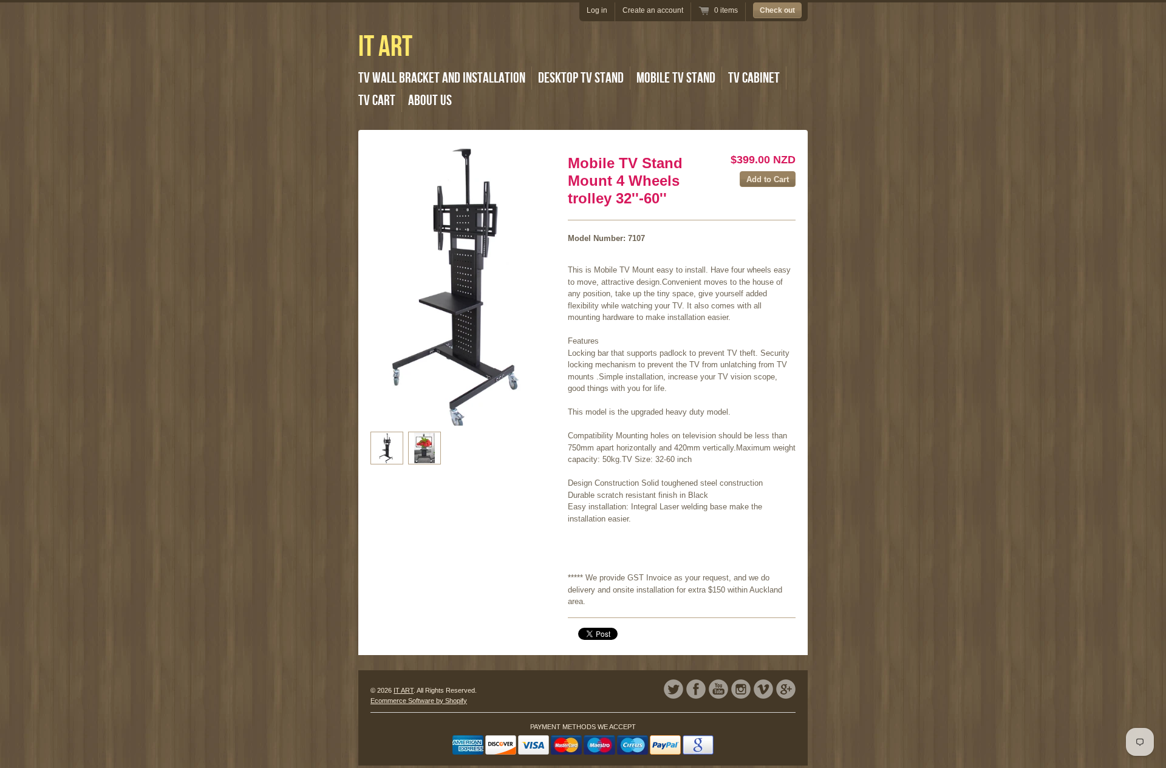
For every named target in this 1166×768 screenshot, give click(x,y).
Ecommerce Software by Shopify (418, 700)
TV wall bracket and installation (441, 78)
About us (430, 100)
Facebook (696, 689)
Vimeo (763, 689)
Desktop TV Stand (581, 78)
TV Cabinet (754, 78)
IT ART (385, 47)
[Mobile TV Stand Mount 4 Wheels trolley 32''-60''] (386, 448)
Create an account (652, 10)
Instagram (741, 689)
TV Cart (376, 100)
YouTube (718, 689)
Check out (777, 10)
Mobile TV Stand (675, 78)
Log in (597, 10)
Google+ (786, 689)
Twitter (673, 689)
